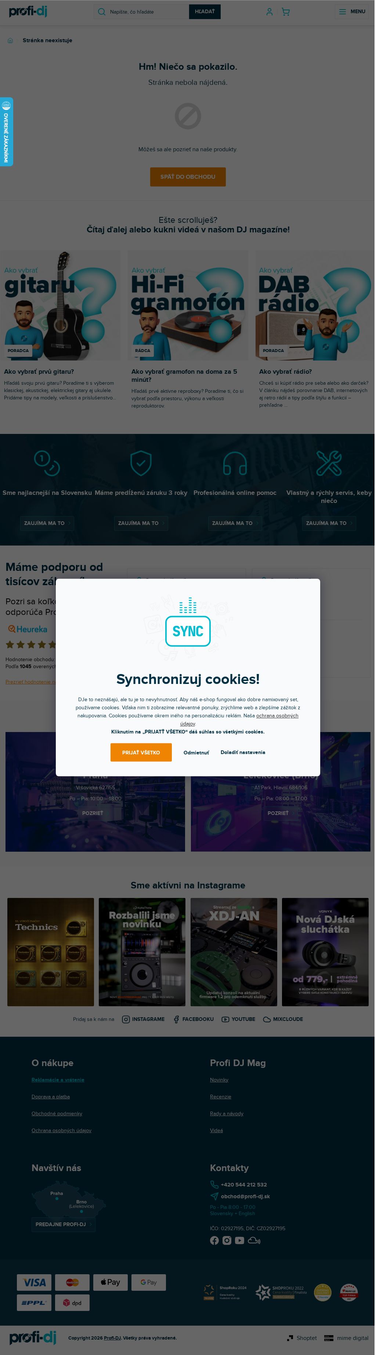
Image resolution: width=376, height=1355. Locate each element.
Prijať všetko (141, 752)
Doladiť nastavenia (243, 752)
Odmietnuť (196, 752)
